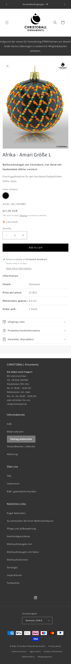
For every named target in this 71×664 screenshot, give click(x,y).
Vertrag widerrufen (21, 439)
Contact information (53, 651)
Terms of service (19, 651)
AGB (9, 423)
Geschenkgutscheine (18, 536)
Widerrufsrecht (15, 431)
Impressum (13, 483)
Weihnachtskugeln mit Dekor (23, 551)
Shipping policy (45, 656)
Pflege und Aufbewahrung (21, 528)
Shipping (23, 215)
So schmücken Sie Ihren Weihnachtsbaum (30, 520)
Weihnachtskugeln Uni (19, 544)
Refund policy (28, 656)
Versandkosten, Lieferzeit (21, 446)
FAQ (9, 475)
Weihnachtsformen (17, 559)
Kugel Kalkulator (16, 513)
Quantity (7, 228)
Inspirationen (14, 575)
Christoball (22, 646)
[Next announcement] (64, 4)
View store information (19, 268)
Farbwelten (13, 582)
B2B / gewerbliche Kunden (21, 491)
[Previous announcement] (6, 4)
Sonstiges (12, 567)
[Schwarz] (6, 196)
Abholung (12, 454)
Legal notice (34, 651)
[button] (7, 22)
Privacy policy (54, 646)
